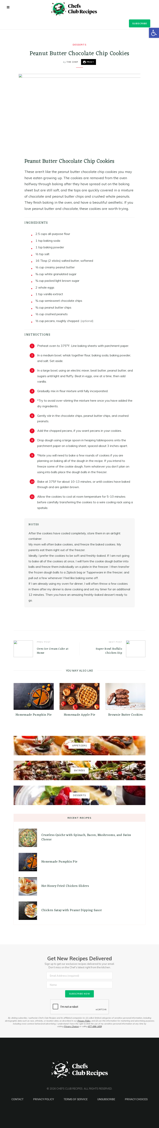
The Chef (72, 62)
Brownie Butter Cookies (125, 715)
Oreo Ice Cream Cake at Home (53, 651)
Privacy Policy (83, 1020)
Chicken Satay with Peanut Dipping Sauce (71, 910)
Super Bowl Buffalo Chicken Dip (109, 651)
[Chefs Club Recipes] (79, 9)
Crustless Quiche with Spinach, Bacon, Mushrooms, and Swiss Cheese (86, 837)
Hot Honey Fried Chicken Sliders (65, 886)
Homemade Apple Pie (79, 715)
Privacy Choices (71, 1026)
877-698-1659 (95, 1026)
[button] (154, 33)
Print (90, 62)
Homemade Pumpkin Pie (34, 715)
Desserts (79, 44)
